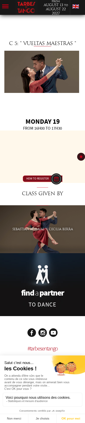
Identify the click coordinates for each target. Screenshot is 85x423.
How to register (37, 178)
